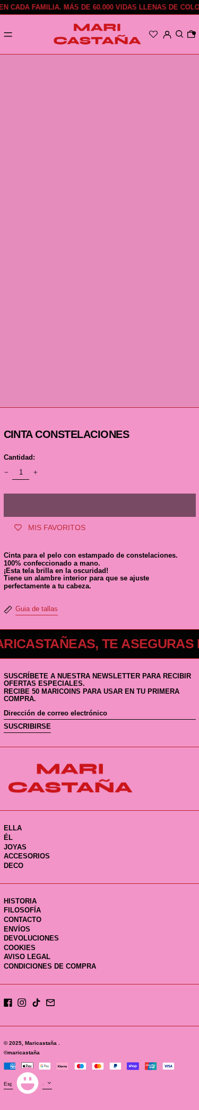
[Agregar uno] (35, 473)
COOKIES (20, 948)
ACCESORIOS (27, 856)
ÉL (8, 838)
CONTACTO (22, 920)
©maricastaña (22, 1052)
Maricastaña (41, 1043)
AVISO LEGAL (27, 957)
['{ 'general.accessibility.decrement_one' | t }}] (6, 473)
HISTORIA (20, 901)
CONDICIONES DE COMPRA (50, 966)
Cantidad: (19, 457)
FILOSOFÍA (22, 910)
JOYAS (15, 847)
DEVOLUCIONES (31, 938)
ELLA (13, 828)
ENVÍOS (17, 929)
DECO (13, 866)
